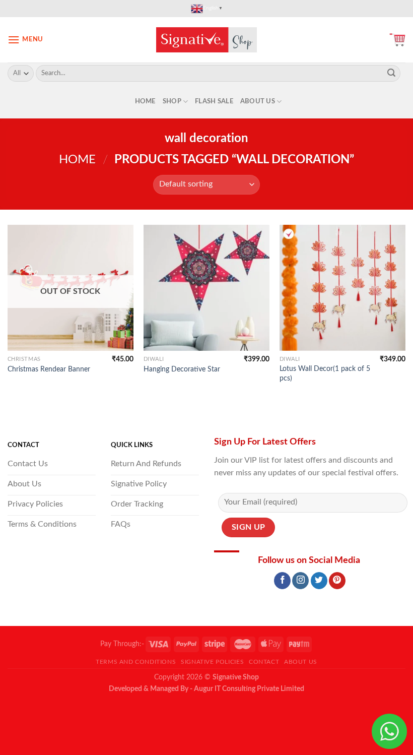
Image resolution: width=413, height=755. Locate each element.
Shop (172, 101)
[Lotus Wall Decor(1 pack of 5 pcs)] (342, 288)
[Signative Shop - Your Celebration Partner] (206, 40)
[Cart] (397, 39)
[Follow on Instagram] (300, 580)
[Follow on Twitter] (319, 580)
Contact (264, 662)
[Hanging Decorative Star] (206, 288)
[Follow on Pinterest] (337, 580)
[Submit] (391, 73)
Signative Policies (212, 662)
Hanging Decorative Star (182, 369)
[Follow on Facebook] (282, 580)
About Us (257, 101)
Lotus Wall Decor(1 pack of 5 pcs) (325, 373)
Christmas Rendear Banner (49, 369)
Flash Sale (214, 101)
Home (145, 101)
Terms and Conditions (136, 662)
